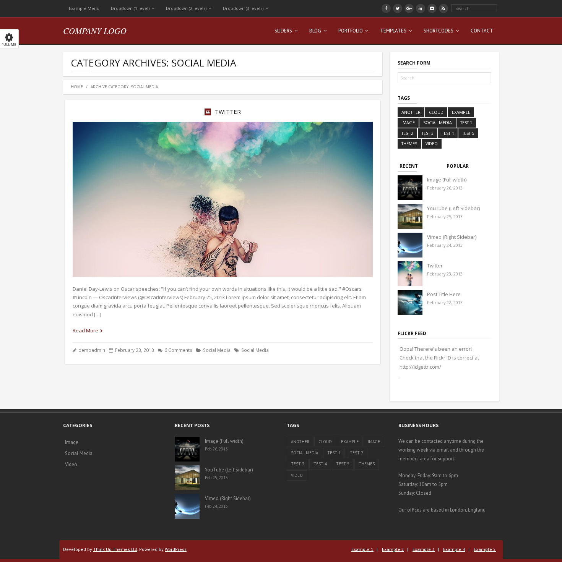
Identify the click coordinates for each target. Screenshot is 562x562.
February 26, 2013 (445, 188)
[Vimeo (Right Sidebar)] (410, 245)
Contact (482, 31)
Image (408, 122)
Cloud (436, 112)
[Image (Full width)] (410, 187)
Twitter (228, 111)
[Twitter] (410, 273)
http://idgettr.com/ (420, 366)
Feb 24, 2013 (216, 506)
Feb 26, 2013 (216, 449)
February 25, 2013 (445, 216)
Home (77, 86)
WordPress (176, 549)
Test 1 (466, 122)
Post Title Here (444, 294)
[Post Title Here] (410, 302)
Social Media (217, 350)
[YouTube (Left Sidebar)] (410, 216)
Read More (85, 330)
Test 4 (448, 133)
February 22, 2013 (445, 302)
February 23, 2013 (445, 274)
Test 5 (468, 133)
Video (432, 143)
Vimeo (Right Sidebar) (451, 236)
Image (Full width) (446, 179)
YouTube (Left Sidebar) (453, 208)
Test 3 (428, 133)
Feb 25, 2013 (216, 477)
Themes (409, 143)
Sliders (283, 31)
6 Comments (178, 350)
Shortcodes (438, 31)
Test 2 (407, 133)
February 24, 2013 (445, 245)
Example (461, 112)
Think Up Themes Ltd (115, 549)
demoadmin (91, 350)
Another (411, 112)
